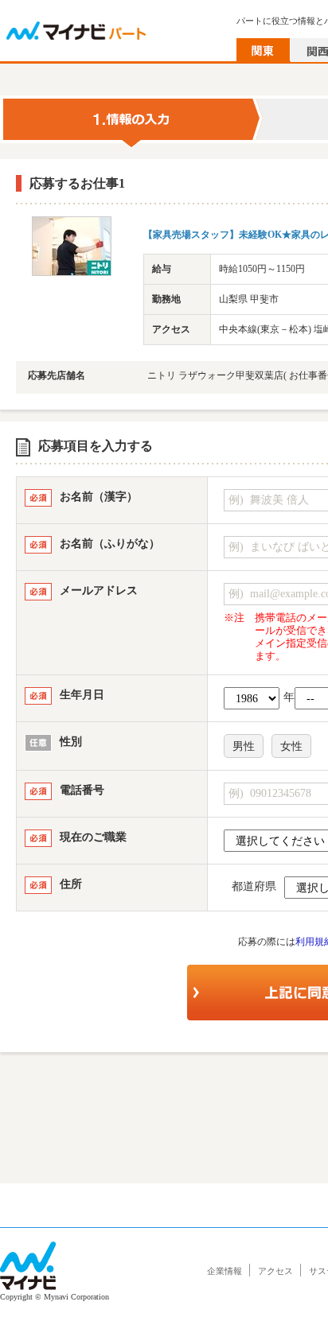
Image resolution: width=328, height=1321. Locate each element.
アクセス (275, 1271)
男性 (243, 746)
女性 (291, 746)
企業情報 (224, 1271)
